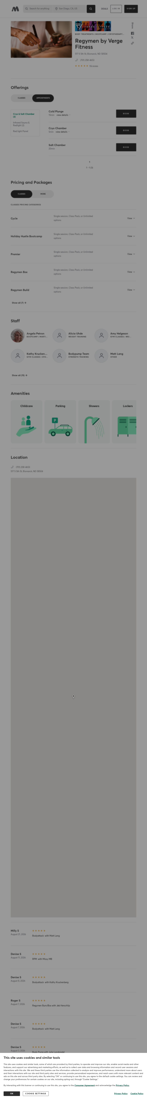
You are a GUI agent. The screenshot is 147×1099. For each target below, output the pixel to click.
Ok (11, 1094)
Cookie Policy (136, 1094)
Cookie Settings (35, 1094)
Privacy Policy (122, 1085)
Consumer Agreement (85, 1085)
